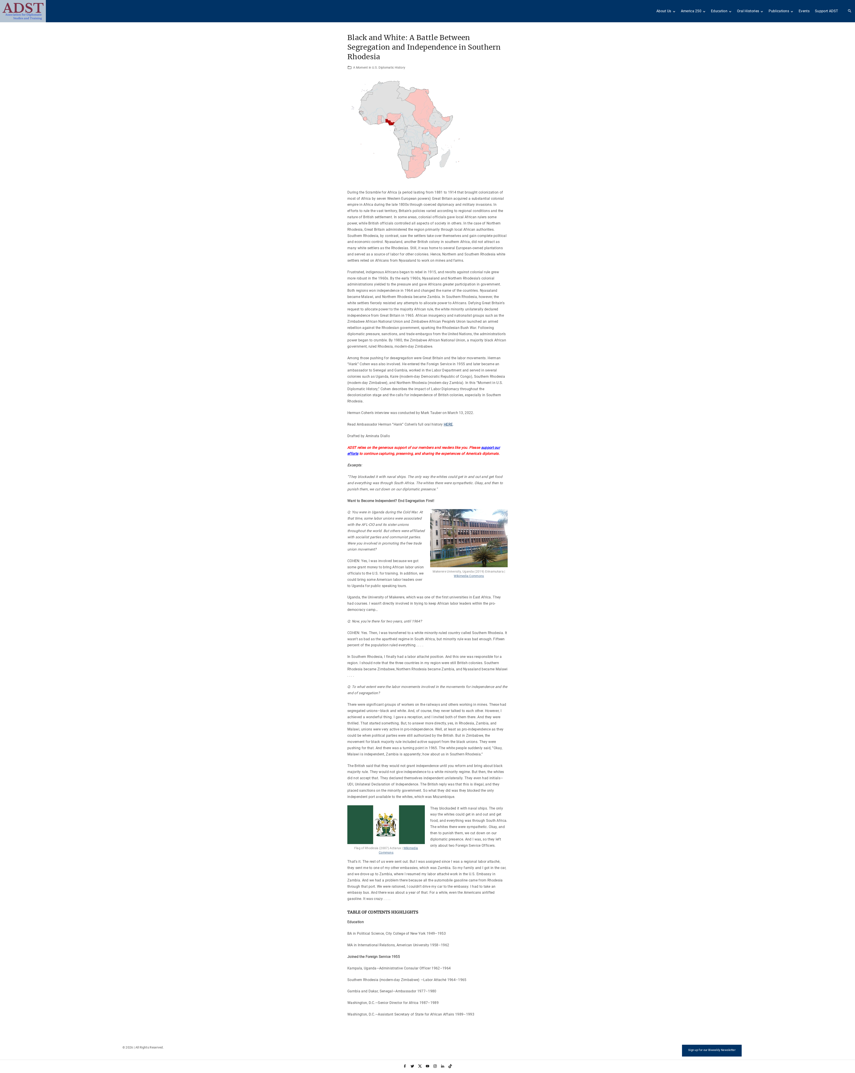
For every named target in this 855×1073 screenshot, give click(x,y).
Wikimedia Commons (469, 576)
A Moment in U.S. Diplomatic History (379, 67)
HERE (448, 424)
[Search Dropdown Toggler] (850, 11)
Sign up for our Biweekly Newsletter (711, 1050)
